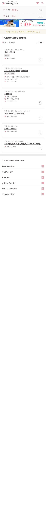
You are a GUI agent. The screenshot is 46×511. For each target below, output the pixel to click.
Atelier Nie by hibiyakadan (16, 70)
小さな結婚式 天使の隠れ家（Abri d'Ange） (22, 143)
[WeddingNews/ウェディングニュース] (10, 4)
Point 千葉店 (10, 128)
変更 (40, 10)
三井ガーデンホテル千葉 (14, 113)
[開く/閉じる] (43, 166)
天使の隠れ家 (9, 52)
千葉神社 (8, 93)
